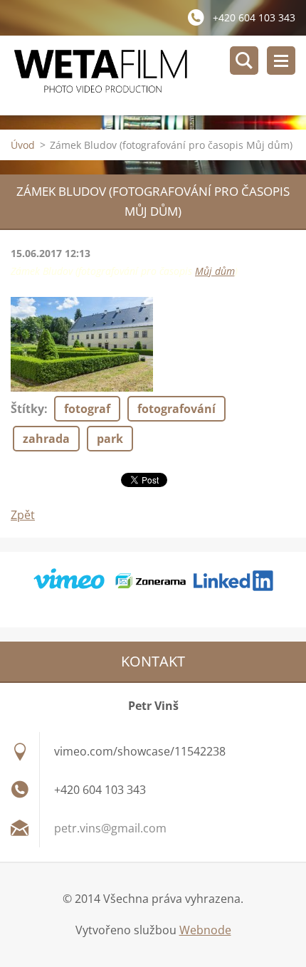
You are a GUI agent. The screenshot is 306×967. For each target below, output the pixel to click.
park (110, 438)
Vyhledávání (244, 60)
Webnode (205, 930)
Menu (281, 60)
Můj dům (215, 271)
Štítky (27, 409)
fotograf (87, 409)
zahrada (46, 438)
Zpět (23, 515)
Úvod (23, 145)
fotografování (176, 409)
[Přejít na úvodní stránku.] (158, 75)
